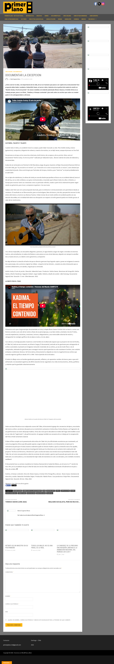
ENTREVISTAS (30, 16)
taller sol (49, 493)
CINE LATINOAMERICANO (11, 19)
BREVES (84, 19)
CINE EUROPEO (94, 16)
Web (6, 611)
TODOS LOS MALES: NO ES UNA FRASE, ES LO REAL (42, 547)
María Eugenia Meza (15, 79)
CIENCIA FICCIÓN (50, 19)
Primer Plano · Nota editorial (14, 16)
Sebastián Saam (41, 493)
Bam (30, 653)
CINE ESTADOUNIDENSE (80, 16)
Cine (44, 491)
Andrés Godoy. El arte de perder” (32, 491)
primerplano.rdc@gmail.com (12, 645)
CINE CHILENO (67, 16)
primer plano (21, 493)
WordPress (25, 653)
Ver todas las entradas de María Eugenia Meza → (31, 515)
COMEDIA (76, 19)
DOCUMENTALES (56, 16)
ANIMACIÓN (68, 19)
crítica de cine (65, 491)
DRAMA (60, 19)
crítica (58, 491)
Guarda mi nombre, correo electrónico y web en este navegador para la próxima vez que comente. (39, 620)
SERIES (46, 16)
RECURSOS (92, 19)
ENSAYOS (39, 16)
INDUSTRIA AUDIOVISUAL (36, 19)
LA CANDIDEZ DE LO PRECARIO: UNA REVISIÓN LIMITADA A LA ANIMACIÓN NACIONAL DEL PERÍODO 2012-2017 (67, 549)
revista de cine (31, 493)
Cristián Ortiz (50, 491)
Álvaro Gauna (17, 491)
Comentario (9, 572)
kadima (73, 491)
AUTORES (24, 19)
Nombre (8, 596)
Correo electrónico (12, 604)
